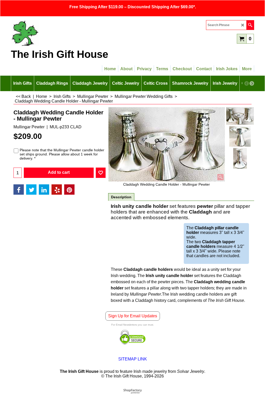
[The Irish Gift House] (56, 33)
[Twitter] (31, 189)
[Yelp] (56, 189)
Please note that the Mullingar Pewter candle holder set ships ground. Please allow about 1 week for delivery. (62, 154)
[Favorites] (101, 173)
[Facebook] (18, 189)
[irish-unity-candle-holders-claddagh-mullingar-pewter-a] (240, 136)
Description (121, 197)
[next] (251, 83)
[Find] (250, 25)
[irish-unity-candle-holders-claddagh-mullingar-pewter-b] (240, 158)
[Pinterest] (69, 189)
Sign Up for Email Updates (132, 316)
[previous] (246, 83)
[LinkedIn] (44, 189)
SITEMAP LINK (132, 359)
